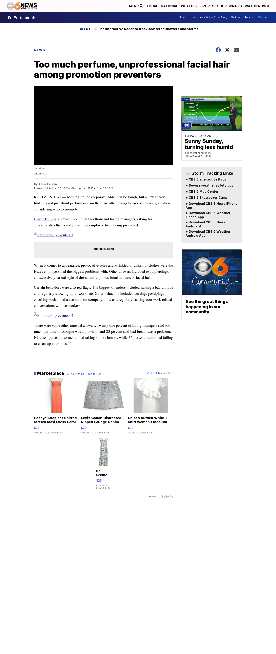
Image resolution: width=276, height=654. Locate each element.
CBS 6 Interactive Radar (208, 179)
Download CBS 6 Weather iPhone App (208, 215)
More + (262, 17)
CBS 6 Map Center (203, 191)
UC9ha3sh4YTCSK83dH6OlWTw (28, 17)
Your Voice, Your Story (213, 17)
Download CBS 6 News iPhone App (211, 206)
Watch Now (256, 6)
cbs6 (16, 17)
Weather (189, 6)
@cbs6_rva (34, 17)
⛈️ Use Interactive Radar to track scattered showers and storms (146, 29)
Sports (207, 6)
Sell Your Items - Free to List (83, 374)
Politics (249, 17)
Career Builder (45, 218)
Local (152, 6)
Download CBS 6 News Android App (205, 224)
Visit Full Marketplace (160, 373)
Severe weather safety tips (210, 185)
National (169, 6)
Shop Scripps (229, 6)
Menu (134, 6)
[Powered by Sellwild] (167, 496)
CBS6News (10, 17)
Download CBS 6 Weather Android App (208, 234)
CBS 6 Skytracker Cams (208, 198)
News (182, 17)
